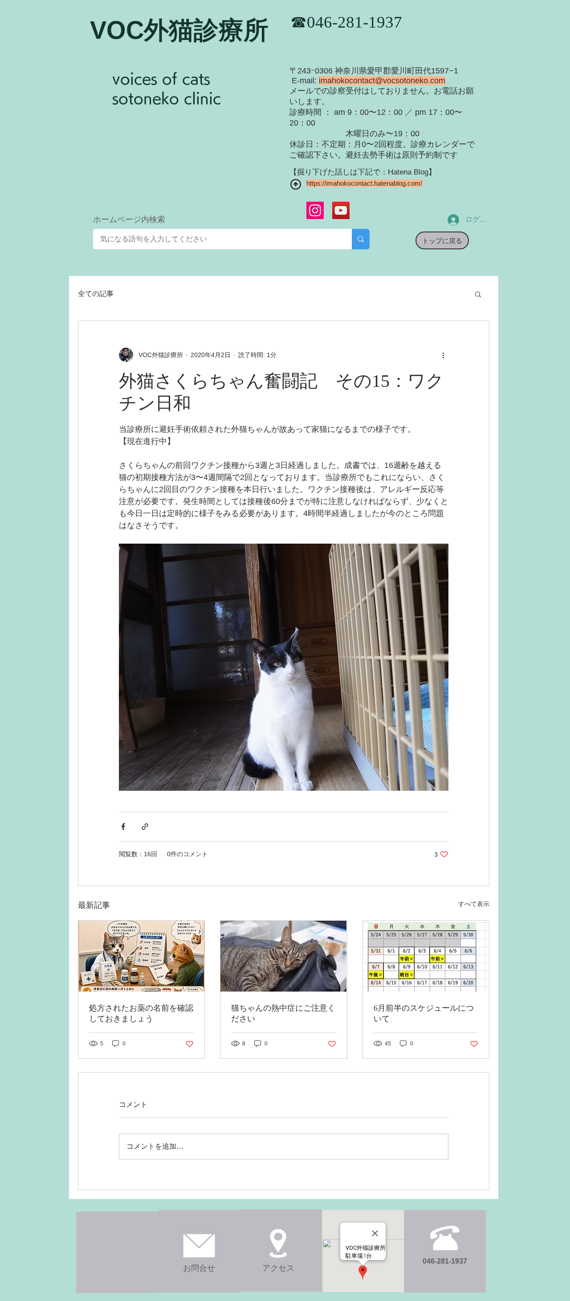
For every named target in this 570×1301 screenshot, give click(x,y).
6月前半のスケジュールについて (424, 1013)
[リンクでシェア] (145, 826)
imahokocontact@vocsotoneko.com (382, 80)
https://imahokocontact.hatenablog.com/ (364, 183)
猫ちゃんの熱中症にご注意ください (283, 1013)
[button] (478, 293)
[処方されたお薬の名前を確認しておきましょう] (141, 956)
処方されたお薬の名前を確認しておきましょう (141, 1013)
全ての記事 (96, 293)
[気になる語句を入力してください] (361, 239)
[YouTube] (341, 210)
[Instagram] (315, 210)
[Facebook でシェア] (123, 826)
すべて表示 (473, 903)
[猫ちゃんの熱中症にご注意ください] (283, 956)
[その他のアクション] (443, 355)
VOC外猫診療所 (179, 30)
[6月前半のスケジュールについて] (426, 956)
